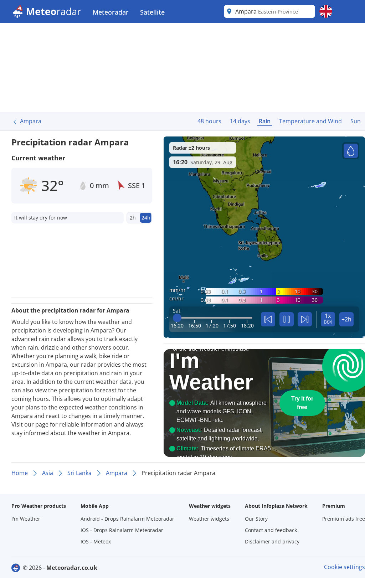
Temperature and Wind (310, 121)
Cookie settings (344, 567)
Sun (355, 121)
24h (146, 217)
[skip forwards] (305, 319)
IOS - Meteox (96, 541)
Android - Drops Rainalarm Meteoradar (127, 518)
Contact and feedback (271, 530)
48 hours (209, 121)
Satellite (152, 12)
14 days (240, 121)
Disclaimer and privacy (272, 541)
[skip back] (268, 319)
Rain (265, 121)
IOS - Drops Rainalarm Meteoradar (122, 530)
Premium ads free (343, 518)
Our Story (256, 518)
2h (133, 217)
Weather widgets (209, 518)
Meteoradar (111, 12)
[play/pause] (286, 319)
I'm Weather (25, 518)
